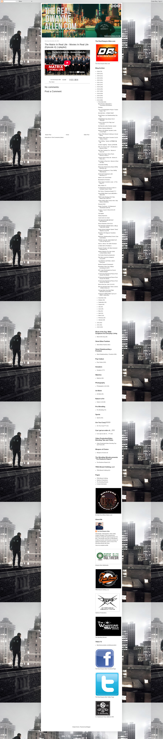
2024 (98, 75)
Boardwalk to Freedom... (104, 179)
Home (67, 134)
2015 (98, 95)
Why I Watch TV (102, 185)
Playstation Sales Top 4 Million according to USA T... (106, 267)
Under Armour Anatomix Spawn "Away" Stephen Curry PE (108, 230)
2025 (98, 73)
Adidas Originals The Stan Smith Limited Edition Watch (106, 252)
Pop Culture (51, 81)
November (101, 298)
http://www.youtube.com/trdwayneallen (106, 645)
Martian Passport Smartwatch (105, 264)
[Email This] (70, 80)
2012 (98, 322)
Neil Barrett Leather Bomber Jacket (107, 126)
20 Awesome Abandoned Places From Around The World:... (108, 274)
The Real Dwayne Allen (103, 531)
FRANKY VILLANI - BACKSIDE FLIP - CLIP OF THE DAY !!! (107, 240)
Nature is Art (100, 402)
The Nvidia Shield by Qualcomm (106, 255)
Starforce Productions (102, 480)
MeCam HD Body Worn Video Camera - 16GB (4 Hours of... (108, 287)
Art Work (99, 394)
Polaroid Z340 (101, 204)
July (99, 306)
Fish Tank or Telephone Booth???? (107, 191)
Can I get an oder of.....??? (103, 433)
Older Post (86, 134)
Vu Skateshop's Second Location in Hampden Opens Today (107, 188)
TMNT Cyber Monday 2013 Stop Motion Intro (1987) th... (106, 197)
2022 (98, 80)
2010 (98, 327)
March (100, 315)
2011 (98, 325)
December (101, 102)
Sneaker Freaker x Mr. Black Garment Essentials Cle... (107, 248)
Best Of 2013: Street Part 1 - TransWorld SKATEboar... (105, 104)
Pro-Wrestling (100, 410)
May (99, 311)
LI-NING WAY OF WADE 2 (104, 245)
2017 (98, 91)
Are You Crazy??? (101, 426)
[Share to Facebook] (76, 80)
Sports (98, 418)
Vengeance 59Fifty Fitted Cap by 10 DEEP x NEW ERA (107, 294)
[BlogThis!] (72, 80)
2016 (98, 93)
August (100, 304)
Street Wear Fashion (102, 344)
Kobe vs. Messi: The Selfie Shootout (107, 243)
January (100, 320)
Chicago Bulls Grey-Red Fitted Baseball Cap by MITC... (106, 291)
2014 (98, 97)
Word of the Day (101, 336)
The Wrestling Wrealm (102, 482)
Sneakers (99, 370)
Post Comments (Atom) (57, 137)
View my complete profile (101, 545)
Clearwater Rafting (103, 164)
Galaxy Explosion (102, 215)
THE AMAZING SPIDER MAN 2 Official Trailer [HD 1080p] (108, 226)
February (100, 317)
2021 (98, 82)
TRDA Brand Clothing (102, 470)
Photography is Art (101, 386)
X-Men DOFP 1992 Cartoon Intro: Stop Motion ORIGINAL (108, 201)
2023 (98, 78)
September (101, 302)
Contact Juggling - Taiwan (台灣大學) (107, 144)
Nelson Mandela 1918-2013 (105, 223)
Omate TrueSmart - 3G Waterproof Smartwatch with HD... (107, 207)
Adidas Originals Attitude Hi (105, 128)
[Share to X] (74, 80)
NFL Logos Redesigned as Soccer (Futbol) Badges (107, 271)
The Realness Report (102, 462)
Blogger (88, 727)
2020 (98, 84)
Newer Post (48, 134)
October (100, 300)
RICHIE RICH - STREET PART (106, 113)
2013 (98, 100)
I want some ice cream (104, 218)
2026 (98, 71)
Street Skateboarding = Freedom (105, 354)
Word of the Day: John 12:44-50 (106, 284)
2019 (98, 86)
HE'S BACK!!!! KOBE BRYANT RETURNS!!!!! (105, 220)
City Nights (101, 213)
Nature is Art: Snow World (104, 177)
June (99, 309)
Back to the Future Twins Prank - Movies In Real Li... (106, 154)
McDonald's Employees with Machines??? (105, 174)
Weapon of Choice (101, 452)
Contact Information (102, 484)
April (99, 313)
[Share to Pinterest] (77, 80)
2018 (98, 89)
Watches (99, 378)
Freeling (100, 107)
